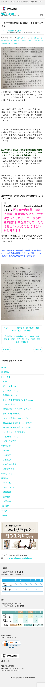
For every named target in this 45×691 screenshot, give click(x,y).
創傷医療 (7, 455)
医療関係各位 (6, 474)
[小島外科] (10, 8)
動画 (5, 381)
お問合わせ (8, 501)
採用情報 (5, 506)
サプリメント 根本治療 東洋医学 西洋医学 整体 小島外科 (21, 329)
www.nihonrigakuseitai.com (20, 558)
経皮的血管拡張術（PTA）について (18, 423)
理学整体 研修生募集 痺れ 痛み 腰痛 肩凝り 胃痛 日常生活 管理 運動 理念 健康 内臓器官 (23, 339)
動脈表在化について (11, 395)
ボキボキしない (34, 38)
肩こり (10, 43)
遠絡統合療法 (8, 469)
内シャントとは (9, 386)
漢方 (19, 41)
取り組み (5, 372)
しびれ (19, 38)
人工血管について (10, 391)
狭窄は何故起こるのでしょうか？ (17, 409)
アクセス (7, 483)
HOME (4, 367)
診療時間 (7, 492)
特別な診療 (6, 446)
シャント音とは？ (10, 404)
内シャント (6, 377)
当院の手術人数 (9, 441)
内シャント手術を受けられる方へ (17, 427)
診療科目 (7, 497)
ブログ (4, 511)
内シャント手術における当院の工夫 (18, 400)
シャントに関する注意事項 (14, 432)
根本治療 (14, 41)
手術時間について (10, 437)
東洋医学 (7, 41)
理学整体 (25, 41)
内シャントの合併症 (11, 414)
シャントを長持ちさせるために (16, 418)
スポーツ (25, 38)
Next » (38, 349)
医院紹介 (5, 478)
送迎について (8, 488)
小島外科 (19, 678)
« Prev (6, 349)
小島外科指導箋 (9, 464)
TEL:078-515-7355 (7, 14)
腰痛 (15, 43)
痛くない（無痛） (34, 41)
